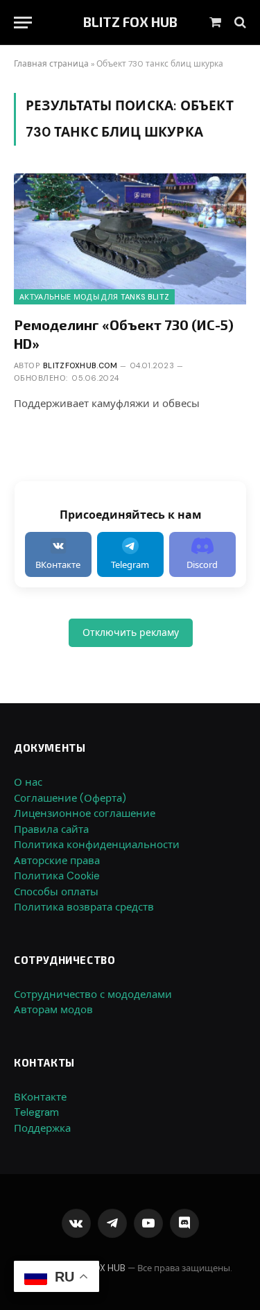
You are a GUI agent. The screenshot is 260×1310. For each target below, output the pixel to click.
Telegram (36, 1112)
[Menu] (23, 22)
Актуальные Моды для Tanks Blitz (94, 297)
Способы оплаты (56, 892)
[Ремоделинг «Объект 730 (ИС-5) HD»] (130, 238)
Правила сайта (51, 829)
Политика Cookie (57, 876)
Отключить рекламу (131, 632)
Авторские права (57, 861)
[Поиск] (239, 22)
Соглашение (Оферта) (70, 798)
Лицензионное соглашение (84, 813)
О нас (28, 782)
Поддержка (42, 1128)
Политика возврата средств (84, 907)
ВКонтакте (40, 1097)
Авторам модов (53, 1010)
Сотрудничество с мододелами (93, 994)
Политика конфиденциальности (97, 845)
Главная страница (51, 63)
